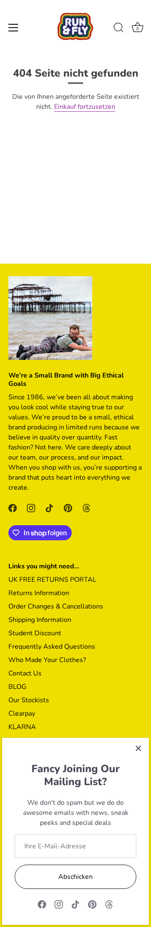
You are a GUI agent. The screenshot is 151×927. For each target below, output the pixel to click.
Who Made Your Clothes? (47, 660)
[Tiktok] (75, 904)
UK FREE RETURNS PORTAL (52, 579)
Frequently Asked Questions (51, 646)
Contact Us (25, 673)
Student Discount (34, 633)
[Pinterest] (92, 904)
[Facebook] (42, 904)
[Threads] (109, 904)
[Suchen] (118, 29)
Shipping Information (39, 619)
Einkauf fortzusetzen (84, 106)
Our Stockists (28, 700)
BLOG (17, 686)
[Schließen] (138, 748)
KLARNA (22, 727)
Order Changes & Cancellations (55, 606)
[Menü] (13, 27)
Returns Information (38, 593)
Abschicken (75, 876)
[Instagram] (59, 904)
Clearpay (21, 713)
